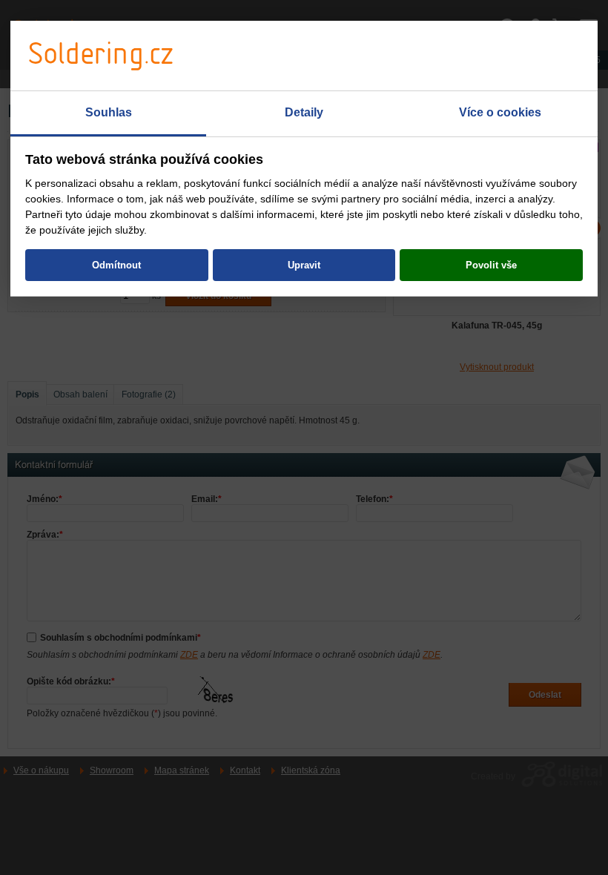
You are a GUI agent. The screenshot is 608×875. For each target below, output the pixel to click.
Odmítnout (116, 265)
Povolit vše (491, 265)
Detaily (304, 112)
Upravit (304, 265)
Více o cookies (500, 112)
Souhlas (108, 112)
